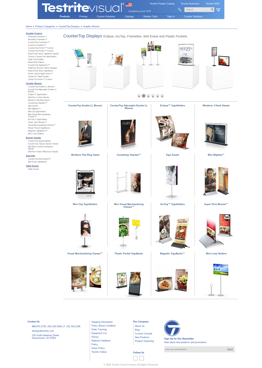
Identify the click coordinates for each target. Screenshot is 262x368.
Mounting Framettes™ (37, 39)
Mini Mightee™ (34, 109)
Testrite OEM (212, 3)
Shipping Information (102, 322)
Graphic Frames (34, 33)
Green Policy (98, 348)
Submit (230, 349)
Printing (83, 16)
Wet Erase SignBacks (37, 162)
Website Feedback (101, 340)
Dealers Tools (150, 16)
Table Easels (32, 166)
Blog (137, 329)
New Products (142, 337)
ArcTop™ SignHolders (37, 119)
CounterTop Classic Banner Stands (43, 144)
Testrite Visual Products (124, 364)
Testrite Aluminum (190, 3)
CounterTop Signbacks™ (39, 65)
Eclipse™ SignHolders (37, 94)
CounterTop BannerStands (39, 141)
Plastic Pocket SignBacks (39, 128)
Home (29, 26)
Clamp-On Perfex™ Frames (40, 79)
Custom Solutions (106, 16)
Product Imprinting (144, 341)
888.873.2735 (39, 326)
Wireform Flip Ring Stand (38, 100)
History (95, 337)
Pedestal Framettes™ (37, 36)
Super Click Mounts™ (37, 122)
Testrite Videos (99, 352)
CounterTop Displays (69, 26)
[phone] (180, 9)
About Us (140, 326)
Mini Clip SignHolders (37, 111)
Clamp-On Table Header (38, 76)
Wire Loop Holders (36, 134)
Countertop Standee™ (37, 103)
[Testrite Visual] (96, 12)
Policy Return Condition (103, 325)
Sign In (170, 16)
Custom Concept (143, 333)
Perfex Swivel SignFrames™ (40, 73)
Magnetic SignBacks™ (38, 131)
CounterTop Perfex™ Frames (41, 48)
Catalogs (129, 16)
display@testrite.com (43, 331)
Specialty (30, 156)
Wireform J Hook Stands (38, 97)
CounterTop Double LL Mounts (41, 86)
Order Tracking (99, 329)
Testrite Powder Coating (162, 3)
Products (65, 16)
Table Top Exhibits (36, 59)
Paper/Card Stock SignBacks (40, 71)
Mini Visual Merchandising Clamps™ (129, 205)
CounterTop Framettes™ (39, 42)
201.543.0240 (55, 326)
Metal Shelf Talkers (36, 62)
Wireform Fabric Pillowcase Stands (43, 152)
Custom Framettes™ (37, 45)
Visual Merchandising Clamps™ (41, 125)
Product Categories (45, 26)
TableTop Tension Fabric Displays (42, 68)
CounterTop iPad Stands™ (39, 159)
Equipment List (99, 333)
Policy (94, 344)
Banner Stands (33, 138)
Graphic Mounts (91, 26)
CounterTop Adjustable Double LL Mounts (129, 107)
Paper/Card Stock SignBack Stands (43, 54)
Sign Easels (33, 106)
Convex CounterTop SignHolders (42, 56)
